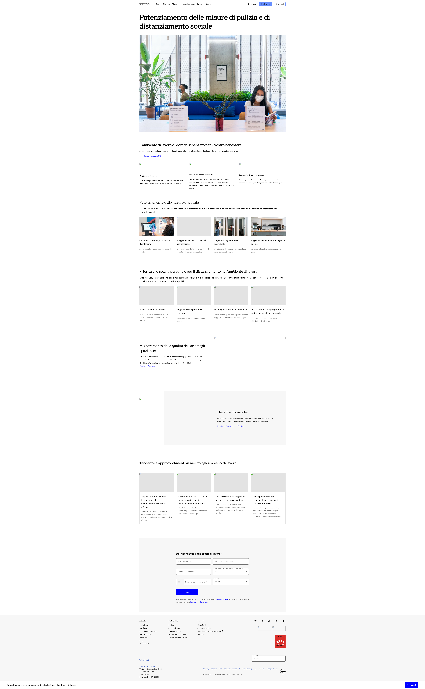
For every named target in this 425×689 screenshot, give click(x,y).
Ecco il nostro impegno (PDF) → (152, 156)
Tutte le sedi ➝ (145, 660)
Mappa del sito (272, 669)
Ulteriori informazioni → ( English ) (230, 426)
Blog (141, 640)
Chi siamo (143, 628)
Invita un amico (174, 631)
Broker (171, 625)
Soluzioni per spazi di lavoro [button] (191, 4)
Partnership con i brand (177, 637)
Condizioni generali (221, 599)
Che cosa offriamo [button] (170, 4)
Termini (214, 669)
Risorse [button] (208, 4)
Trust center (144, 644)
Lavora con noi (145, 634)
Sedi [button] (157, 4)
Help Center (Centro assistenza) (210, 631)
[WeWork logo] (147, 4)
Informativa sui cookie (228, 669)
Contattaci (201, 625)
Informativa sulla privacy (198, 602)
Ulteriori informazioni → (149, 366)
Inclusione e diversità (147, 631)
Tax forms (201, 634)
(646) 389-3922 (147, 666)
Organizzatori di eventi (177, 634)
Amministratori (174, 628)
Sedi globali (144, 625)
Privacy (206, 669)
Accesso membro (204, 628)
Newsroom (143, 637)
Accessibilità (260, 669)
